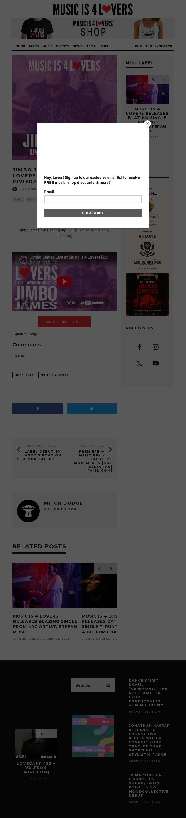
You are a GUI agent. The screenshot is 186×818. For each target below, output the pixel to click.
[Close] (147, 123)
